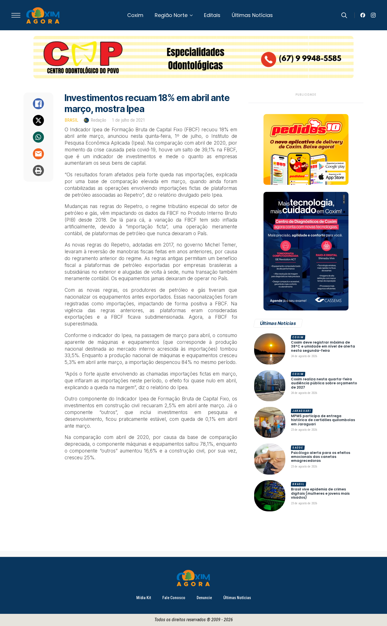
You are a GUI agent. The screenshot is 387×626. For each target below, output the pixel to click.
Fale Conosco (173, 597)
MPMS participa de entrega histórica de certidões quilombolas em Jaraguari (323, 420)
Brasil (71, 120)
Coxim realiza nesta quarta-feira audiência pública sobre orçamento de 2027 (324, 383)
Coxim (135, 15)
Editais (212, 15)
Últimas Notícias (252, 15)
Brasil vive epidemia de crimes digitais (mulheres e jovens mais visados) (320, 493)
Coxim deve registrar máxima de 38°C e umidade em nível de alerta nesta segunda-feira (323, 346)
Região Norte (171, 15)
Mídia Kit (143, 597)
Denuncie (204, 597)
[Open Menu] (15, 15)
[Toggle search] (344, 15)
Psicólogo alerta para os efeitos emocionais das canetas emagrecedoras (320, 457)
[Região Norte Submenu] (193, 15)
